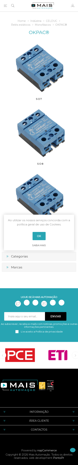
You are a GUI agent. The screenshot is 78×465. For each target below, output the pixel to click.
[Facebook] (27, 303)
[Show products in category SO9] (39, 197)
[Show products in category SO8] (40, 132)
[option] (20, 355)
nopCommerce (47, 450)
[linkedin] (53, 303)
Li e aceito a (41, 331)
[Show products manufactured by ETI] (58, 355)
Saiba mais (39, 245)
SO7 (39, 98)
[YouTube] (44, 304)
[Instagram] (35, 303)
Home (22, 21)
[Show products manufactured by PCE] (20, 355)
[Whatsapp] (61, 303)
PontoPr (58, 458)
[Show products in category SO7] (39, 67)
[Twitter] (18, 304)
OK (39, 236)
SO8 (40, 163)
